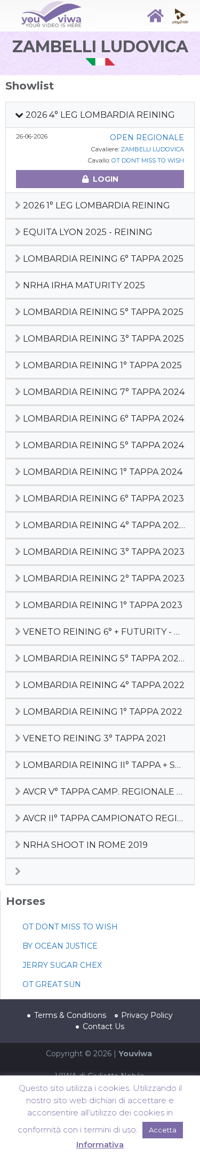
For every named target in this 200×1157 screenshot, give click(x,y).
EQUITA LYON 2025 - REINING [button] (87, 232)
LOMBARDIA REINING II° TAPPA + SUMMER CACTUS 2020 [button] (106, 765)
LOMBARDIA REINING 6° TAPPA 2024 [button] (102, 419)
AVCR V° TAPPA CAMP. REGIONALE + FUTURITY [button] (106, 792)
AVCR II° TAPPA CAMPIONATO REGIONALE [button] (106, 818)
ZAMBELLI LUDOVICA (152, 149)
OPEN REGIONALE (147, 137)
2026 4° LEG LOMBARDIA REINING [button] (99, 115)
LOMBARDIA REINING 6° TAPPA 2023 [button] (102, 498)
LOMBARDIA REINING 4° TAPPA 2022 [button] (103, 685)
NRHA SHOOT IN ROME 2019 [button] (84, 845)
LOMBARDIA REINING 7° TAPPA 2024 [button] (103, 392)
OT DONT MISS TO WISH (147, 160)
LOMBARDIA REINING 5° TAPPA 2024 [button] (102, 445)
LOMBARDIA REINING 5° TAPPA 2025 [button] (102, 312)
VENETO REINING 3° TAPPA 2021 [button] (93, 738)
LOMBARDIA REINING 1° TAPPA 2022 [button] (101, 712)
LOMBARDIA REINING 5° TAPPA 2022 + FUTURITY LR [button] (106, 658)
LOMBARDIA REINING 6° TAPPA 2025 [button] (102, 259)
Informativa (100, 1144)
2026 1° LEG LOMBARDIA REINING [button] (95, 205)
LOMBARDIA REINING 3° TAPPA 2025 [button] (102, 339)
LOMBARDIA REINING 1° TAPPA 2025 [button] (101, 365)
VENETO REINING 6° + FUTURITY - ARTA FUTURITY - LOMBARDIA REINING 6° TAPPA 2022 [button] (106, 632)
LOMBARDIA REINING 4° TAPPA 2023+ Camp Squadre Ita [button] (106, 525)
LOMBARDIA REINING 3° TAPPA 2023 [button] (103, 552)
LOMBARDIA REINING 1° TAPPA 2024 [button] (101, 472)
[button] (100, 871)
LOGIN (105, 179)
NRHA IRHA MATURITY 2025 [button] (83, 285)
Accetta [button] (163, 1130)
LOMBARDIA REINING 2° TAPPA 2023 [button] (103, 578)
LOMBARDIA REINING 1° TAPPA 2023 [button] (101, 605)
